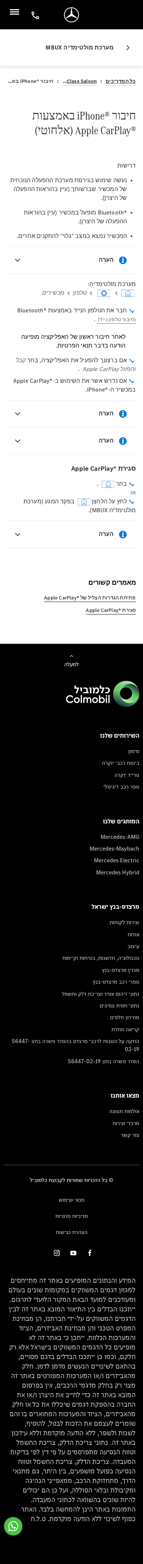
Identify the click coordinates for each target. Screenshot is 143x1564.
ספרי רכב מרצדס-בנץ (116, 981)
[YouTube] (73, 1253)
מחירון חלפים (124, 1017)
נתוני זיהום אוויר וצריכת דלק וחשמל (100, 994)
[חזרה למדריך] (125, 48)
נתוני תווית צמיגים (119, 1005)
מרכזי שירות (126, 1123)
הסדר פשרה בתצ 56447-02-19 (103, 1061)
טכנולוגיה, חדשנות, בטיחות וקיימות (100, 958)
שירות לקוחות (124, 922)
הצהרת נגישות (72, 1232)
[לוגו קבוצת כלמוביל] (102, 705)
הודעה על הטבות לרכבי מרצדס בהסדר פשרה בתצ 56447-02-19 (75, 1045)
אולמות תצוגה (124, 1111)
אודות (133, 934)
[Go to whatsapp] (13, 1526)
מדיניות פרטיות (71, 1216)
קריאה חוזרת (125, 1029)
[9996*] (34, 14)
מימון (133, 751)
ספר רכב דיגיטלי (121, 786)
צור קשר (130, 1135)
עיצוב (133, 946)
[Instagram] (56, 1253)
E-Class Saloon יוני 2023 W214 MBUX (79, 81)
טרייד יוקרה (126, 775)
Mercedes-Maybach (114, 848)
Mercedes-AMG (119, 837)
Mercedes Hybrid (117, 872)
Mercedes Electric (116, 860)
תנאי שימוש (71, 1200)
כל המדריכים (121, 81)
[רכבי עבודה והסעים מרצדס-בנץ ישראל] (71, 14)
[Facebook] (89, 1253)
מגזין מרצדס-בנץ (120, 970)
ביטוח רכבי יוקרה (120, 763)
